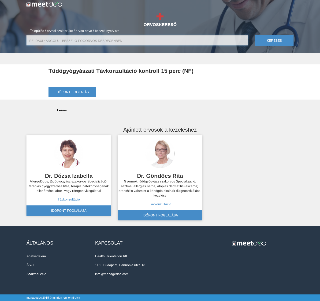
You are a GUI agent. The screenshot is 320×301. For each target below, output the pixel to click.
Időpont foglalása (68, 210)
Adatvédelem (36, 256)
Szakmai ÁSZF (37, 274)
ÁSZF (30, 265)
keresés (274, 40)
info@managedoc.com (112, 274)
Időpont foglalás (72, 92)
